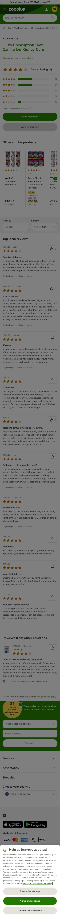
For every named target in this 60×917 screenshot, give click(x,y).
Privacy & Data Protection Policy (37, 883)
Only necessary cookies (30, 910)
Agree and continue (30, 900)
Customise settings (30, 891)
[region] (30, 881)
